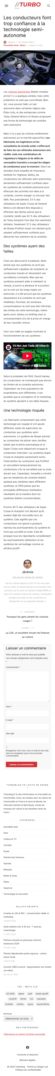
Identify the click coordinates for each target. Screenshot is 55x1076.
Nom (9, 706)
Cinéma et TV (10, 839)
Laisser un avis (36, 45)
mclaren (9, 1004)
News (23, 45)
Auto (6, 833)
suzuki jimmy (43, 1004)
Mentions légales (27, 1060)
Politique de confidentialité (28, 1069)
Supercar (8, 888)
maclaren (41, 999)
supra (30, 1004)
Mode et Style (10, 875)
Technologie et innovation (16, 894)
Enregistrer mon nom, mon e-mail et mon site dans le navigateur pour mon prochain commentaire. (27, 753)
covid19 (13, 999)
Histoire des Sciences (14, 857)
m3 (31, 999)
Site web (10, 733)
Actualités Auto (11, 45)
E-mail (9, 720)
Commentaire (13, 667)
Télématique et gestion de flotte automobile (24, 1034)
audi (30, 993)
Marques (8, 869)
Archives (8, 1013)
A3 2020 (10, 993)
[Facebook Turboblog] (28, 1047)
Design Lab (42, 1066)
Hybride (7, 863)
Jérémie (11, 42)
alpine (21, 993)
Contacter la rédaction (27, 1054)
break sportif (42, 993)
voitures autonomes (19, 91)
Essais (6, 851)
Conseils (7, 845)
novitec (20, 1004)
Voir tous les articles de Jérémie (27, 577)
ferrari (23, 999)
